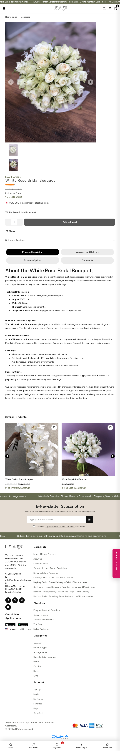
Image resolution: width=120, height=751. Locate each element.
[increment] (20, 222)
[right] (112, 456)
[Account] (110, 8)
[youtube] (8, 607)
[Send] (89, 519)
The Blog (37, 624)
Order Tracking (40, 615)
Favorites (37, 703)
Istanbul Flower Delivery (44, 554)
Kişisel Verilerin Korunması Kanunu (60, 526)
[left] (7, 456)
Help (35, 708)
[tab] (32, 252)
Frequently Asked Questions (46, 610)
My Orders (38, 699)
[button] (3, 8)
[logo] (60, 8)
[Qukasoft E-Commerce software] (60, 737)
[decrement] (8, 222)
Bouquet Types (40, 647)
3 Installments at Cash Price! (93, 1)
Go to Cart (38, 713)
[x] (15, 600)
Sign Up (36, 689)
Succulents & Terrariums (44, 657)
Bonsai (36, 671)
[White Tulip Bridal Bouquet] (88, 449)
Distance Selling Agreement (46, 573)
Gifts (35, 675)
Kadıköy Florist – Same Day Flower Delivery (53, 577)
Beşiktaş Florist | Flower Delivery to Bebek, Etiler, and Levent (60, 582)
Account (38, 682)
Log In (36, 694)
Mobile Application (41, 629)
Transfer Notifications (43, 619)
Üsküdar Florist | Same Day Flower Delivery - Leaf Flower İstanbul (63, 596)
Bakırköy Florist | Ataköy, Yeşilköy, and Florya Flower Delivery (61, 591)
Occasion (37, 643)
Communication (40, 563)
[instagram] (22, 600)
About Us (37, 559)
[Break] (104, 8)
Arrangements (40, 652)
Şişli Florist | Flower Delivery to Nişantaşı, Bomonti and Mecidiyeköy (64, 587)
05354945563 (14, 574)
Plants (36, 661)
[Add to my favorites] (54, 427)
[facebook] (8, 600)
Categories (40, 635)
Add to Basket (70, 222)
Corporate (40, 546)
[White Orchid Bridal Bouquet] (31, 449)
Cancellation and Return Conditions (50, 568)
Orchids (37, 666)
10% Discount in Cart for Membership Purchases (55, 1)
